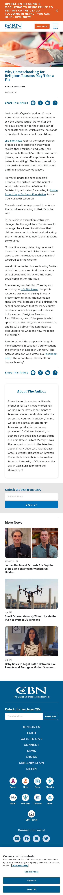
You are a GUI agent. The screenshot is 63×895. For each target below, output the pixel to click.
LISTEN (31, 768)
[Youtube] (16, 838)
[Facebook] (33, 102)
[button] (54, 26)
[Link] (55, 102)
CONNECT (31, 745)
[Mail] (47, 102)
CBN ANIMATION (31, 762)
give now (42, 26)
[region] (31, 871)
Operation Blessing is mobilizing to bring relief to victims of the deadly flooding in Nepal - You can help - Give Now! (29, 10)
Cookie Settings (31, 871)
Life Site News (13, 140)
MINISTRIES (31, 727)
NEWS (31, 751)
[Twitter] (40, 102)
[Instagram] (36, 838)
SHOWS (31, 757)
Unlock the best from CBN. (23, 489)
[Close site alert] (57, 10)
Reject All (31, 880)
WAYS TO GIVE (31, 739)
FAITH (31, 733)
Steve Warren (15, 86)
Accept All (31, 889)
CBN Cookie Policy (20, 865)
